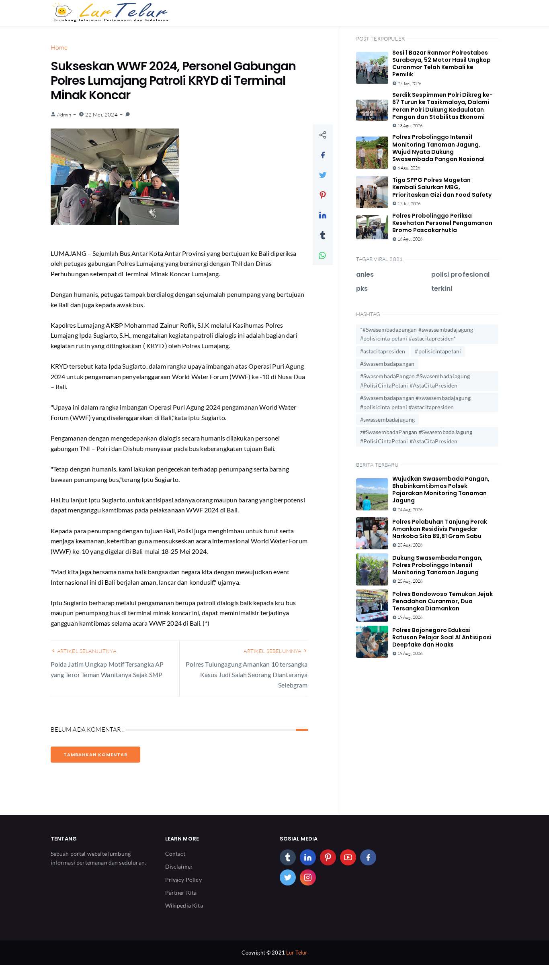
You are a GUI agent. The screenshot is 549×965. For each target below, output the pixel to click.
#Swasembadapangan (387, 363)
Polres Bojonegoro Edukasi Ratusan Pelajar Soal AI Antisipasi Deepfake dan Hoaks (442, 637)
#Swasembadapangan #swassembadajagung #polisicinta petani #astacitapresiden (415, 402)
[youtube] (348, 857)
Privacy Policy (183, 879)
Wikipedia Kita (184, 905)
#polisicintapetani (438, 351)
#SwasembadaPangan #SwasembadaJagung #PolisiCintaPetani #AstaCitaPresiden (415, 380)
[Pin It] (323, 195)
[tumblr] (288, 857)
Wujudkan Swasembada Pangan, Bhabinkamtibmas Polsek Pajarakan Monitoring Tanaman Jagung (441, 490)
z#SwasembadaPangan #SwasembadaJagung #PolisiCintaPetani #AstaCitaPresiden (416, 436)
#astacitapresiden (383, 351)
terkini (441, 288)
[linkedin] (308, 857)
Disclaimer (179, 866)
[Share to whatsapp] (323, 255)
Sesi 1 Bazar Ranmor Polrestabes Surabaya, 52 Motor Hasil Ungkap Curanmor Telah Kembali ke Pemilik (441, 64)
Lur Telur (296, 952)
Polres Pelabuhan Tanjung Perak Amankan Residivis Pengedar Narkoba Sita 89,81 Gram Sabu (439, 529)
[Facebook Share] (323, 155)
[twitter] (288, 877)
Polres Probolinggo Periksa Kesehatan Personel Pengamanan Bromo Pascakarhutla (442, 223)
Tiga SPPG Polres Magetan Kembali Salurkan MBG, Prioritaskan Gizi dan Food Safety (442, 187)
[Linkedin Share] (323, 215)
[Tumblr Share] (323, 235)
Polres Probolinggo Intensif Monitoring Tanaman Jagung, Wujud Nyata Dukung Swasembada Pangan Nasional (438, 148)
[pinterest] (328, 857)
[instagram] (308, 877)
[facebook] (368, 857)
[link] (127, 114)
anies (365, 274)
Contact (175, 853)
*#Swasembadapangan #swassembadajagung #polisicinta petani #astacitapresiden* (416, 334)
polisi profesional (460, 274)
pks (362, 288)
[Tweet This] (323, 175)
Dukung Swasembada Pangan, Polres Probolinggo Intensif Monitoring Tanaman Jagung (437, 565)
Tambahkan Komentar (95, 754)
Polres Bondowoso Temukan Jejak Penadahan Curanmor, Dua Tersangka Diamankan (442, 601)
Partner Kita (181, 892)
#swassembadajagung (387, 419)
